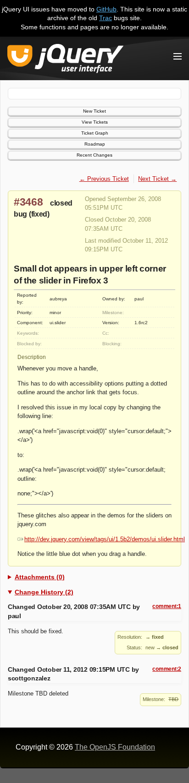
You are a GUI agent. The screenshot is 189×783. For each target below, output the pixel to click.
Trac (105, 18)
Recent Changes (94, 155)
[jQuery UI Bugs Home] (65, 60)
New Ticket (94, 111)
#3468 (28, 202)
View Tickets (95, 122)
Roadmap (94, 144)
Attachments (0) (40, 577)
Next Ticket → (157, 178)
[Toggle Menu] (177, 56)
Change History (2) (44, 592)
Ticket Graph (94, 133)
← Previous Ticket (104, 178)
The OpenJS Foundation (115, 747)
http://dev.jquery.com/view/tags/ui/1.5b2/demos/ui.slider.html (104, 539)
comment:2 (166, 669)
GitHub (106, 9)
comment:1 (166, 606)
